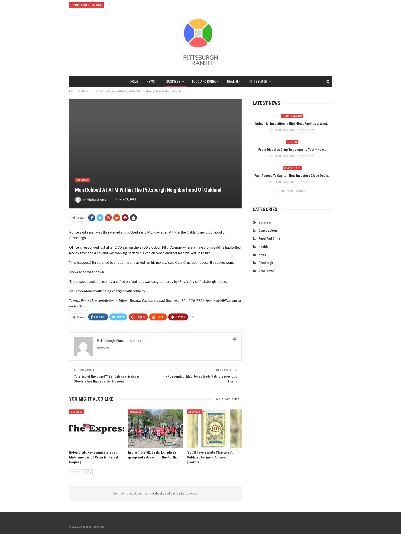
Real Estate (292, 168)
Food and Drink (204, 81)
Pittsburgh (258, 81)
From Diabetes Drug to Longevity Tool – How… (292, 150)
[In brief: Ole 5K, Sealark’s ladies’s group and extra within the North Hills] (155, 428)
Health (232, 81)
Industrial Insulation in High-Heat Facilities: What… (292, 124)
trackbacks (156, 493)
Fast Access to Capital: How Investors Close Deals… (292, 176)
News (151, 81)
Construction (292, 116)
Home (134, 81)
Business (173, 81)
